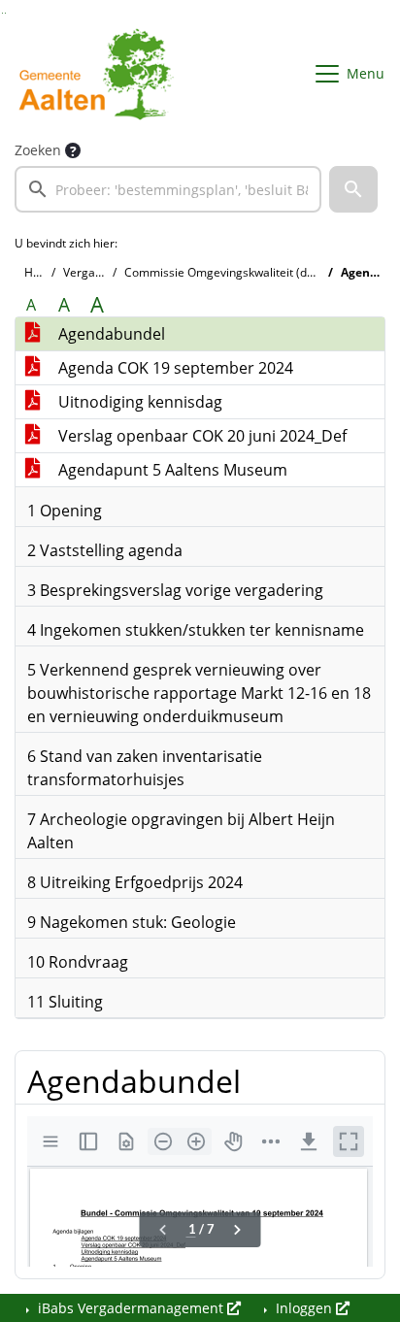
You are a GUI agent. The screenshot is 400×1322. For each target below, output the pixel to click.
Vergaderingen (103, 272)
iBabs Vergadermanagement (130, 1308)
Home (40, 272)
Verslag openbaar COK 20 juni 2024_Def (200, 435)
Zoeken (38, 150)
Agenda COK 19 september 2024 (173, 368)
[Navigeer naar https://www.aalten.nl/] (100, 73)
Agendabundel (109, 334)
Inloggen (304, 1308)
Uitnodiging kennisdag (138, 402)
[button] (353, 189)
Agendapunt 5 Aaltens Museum (170, 469)
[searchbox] (168, 189)
